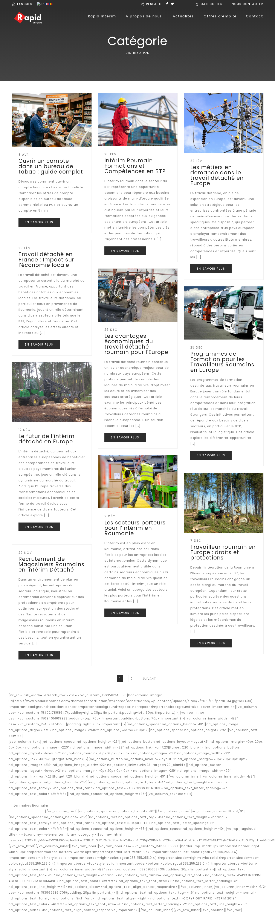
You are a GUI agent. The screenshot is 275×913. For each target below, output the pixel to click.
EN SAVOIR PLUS (39, 222)
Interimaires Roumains (30, 805)
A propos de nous (144, 16)
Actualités (183, 16)
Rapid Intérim (102, 16)
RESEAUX (153, 4)
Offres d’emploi (220, 16)
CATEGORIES (211, 4)
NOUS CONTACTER (247, 4)
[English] (41, 4)
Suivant (149, 678)
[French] (47, 4)
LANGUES (24, 4)
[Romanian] (51, 4)
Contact (254, 16)
